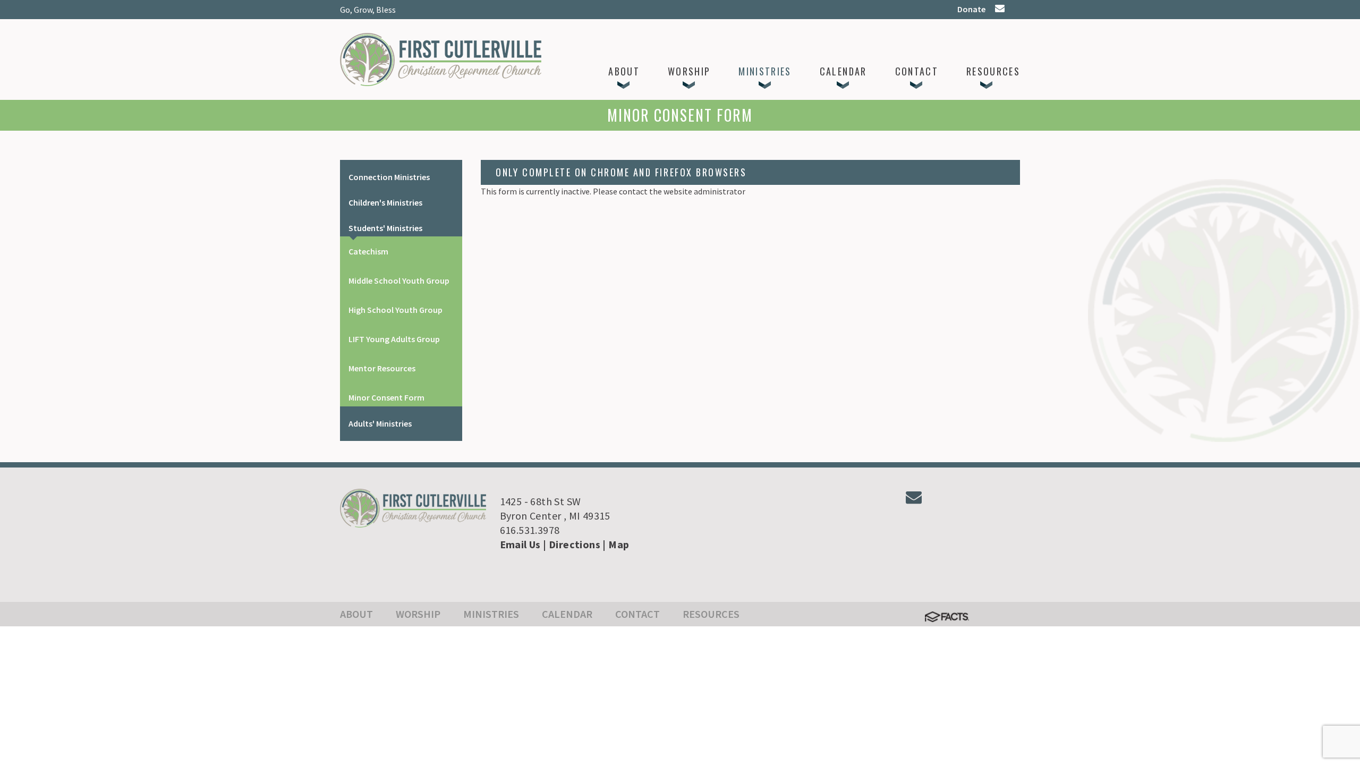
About (356, 613)
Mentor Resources (381, 368)
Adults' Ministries (380, 423)
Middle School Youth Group (398, 280)
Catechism (368, 251)
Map (618, 544)
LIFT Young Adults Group (394, 339)
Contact (637, 613)
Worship (418, 613)
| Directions (571, 544)
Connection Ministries (389, 177)
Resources (711, 613)
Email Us (520, 544)
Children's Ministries (385, 202)
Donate (971, 9)
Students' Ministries (385, 228)
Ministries (491, 613)
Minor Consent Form (386, 397)
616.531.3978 (530, 530)
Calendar (567, 613)
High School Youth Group (395, 309)
